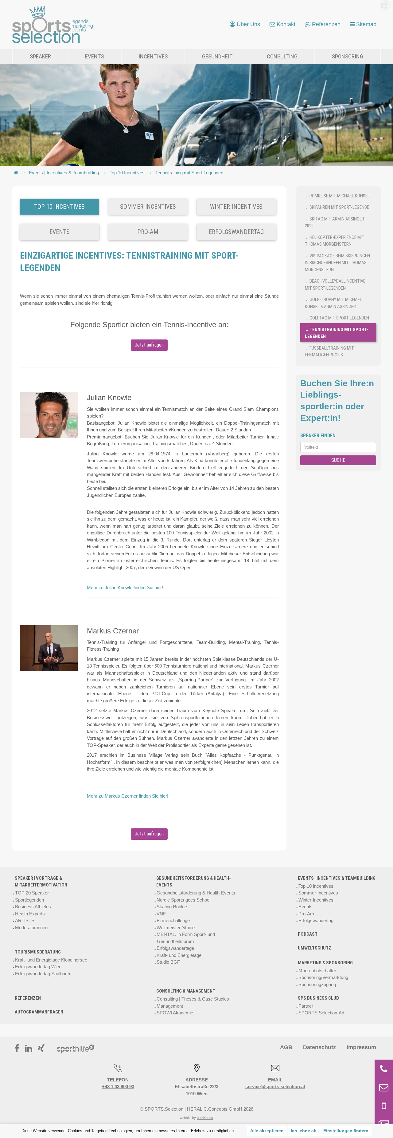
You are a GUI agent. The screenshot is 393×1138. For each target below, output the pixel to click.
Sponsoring (347, 56)
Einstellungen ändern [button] (345, 1130)
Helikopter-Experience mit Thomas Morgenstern (334, 241)
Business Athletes (33, 906)
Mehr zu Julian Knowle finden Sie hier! (125, 587)
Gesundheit (217, 56)
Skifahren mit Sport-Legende (339, 207)
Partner (305, 1006)
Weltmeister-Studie (176, 927)
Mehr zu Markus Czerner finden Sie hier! (127, 796)
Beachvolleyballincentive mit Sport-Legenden (335, 284)
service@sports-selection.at (275, 1086)
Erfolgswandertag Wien (38, 966)
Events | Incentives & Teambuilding (64, 172)
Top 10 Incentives (127, 172)
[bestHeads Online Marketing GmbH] (52, 24)
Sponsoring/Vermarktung (323, 977)
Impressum (361, 1047)
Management (170, 1006)
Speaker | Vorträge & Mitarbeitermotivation (41, 881)
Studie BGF (168, 962)
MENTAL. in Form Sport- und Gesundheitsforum (186, 938)
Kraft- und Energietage (179, 955)
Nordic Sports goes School (183, 899)
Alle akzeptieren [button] (267, 1130)
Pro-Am (306, 913)
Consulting (282, 56)
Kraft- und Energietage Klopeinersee (51, 959)
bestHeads (205, 1118)
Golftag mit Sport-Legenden (339, 318)
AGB (286, 1047)
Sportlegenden (29, 899)
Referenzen (28, 998)
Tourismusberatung (38, 952)
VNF (161, 913)
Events (94, 56)
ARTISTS (24, 920)
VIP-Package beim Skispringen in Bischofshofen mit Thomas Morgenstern (337, 262)
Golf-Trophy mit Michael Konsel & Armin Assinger (333, 303)
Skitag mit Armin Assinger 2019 (334, 222)
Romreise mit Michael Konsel (339, 196)
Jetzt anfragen (149, 345)
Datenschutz (319, 1047)
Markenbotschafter (317, 970)
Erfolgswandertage (175, 948)
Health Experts (30, 913)
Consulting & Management (185, 991)
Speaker (40, 56)
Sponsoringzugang (317, 984)
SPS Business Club (318, 998)
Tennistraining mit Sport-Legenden (189, 172)
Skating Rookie (172, 906)
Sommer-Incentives (318, 892)
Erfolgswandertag (315, 920)
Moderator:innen (31, 927)
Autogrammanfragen (39, 1012)
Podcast (307, 934)
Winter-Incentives (315, 899)
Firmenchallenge (173, 920)
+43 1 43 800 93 (118, 1086)
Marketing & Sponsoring (325, 963)
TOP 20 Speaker (32, 892)
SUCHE (338, 460)
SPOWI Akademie (175, 1012)
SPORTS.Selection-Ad (321, 1012)
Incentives (153, 56)
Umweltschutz (314, 948)
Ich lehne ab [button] (304, 1130)
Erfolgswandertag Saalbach (42, 973)
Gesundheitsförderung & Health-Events (193, 881)
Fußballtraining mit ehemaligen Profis (329, 351)
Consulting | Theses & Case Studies (193, 998)
